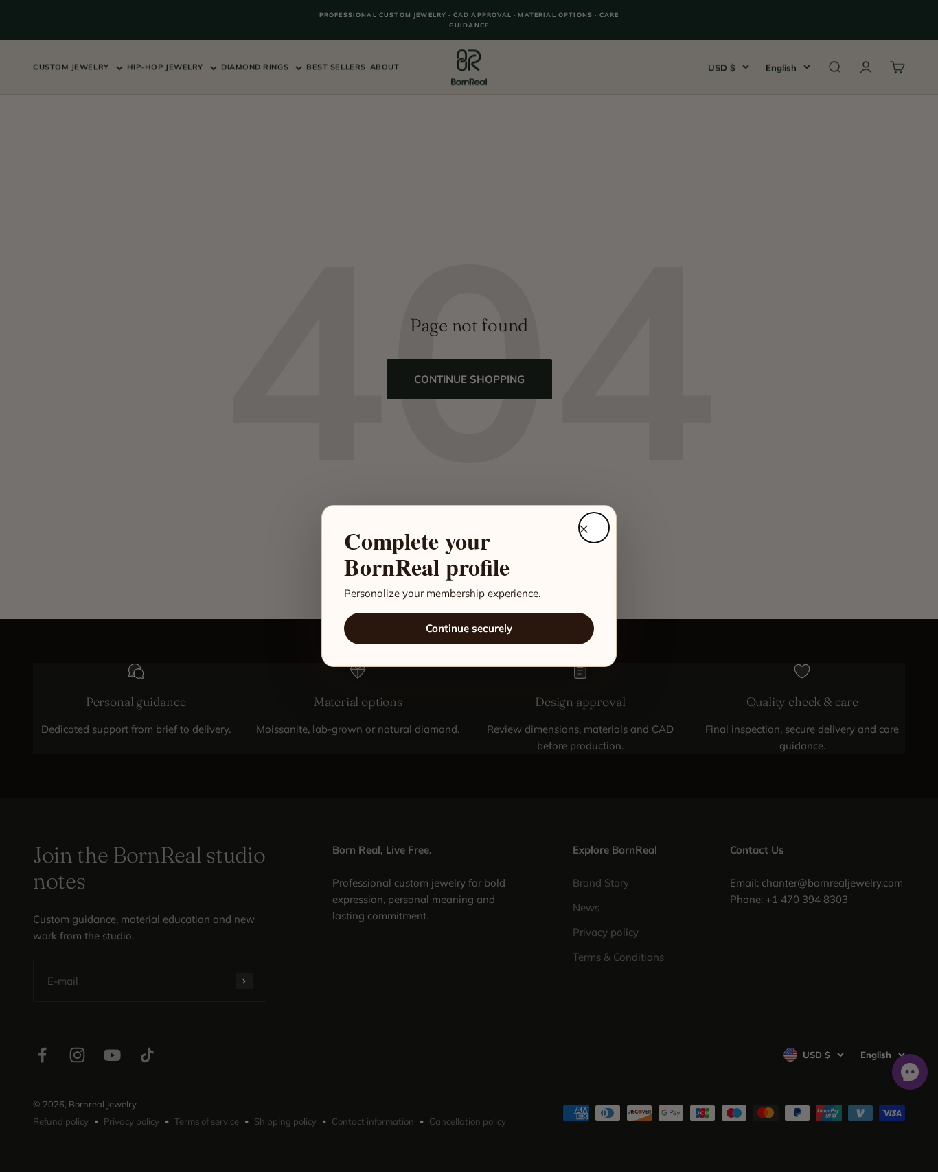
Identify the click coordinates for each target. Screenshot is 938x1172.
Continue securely (469, 628)
